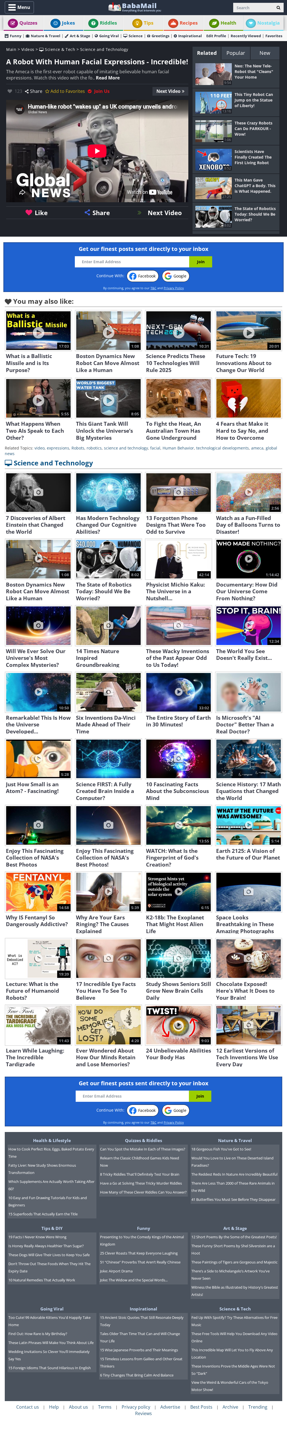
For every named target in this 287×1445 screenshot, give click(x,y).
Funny (15, 35)
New (265, 53)
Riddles (108, 23)
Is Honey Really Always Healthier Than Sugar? (46, 1245)
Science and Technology (104, 49)
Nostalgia (268, 23)
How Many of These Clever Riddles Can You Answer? (143, 1192)
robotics (94, 448)
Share (36, 91)
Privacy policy (136, 1407)
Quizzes (28, 23)
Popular (235, 53)
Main (11, 49)
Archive (230, 1407)
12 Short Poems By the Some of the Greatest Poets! (234, 1236)
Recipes (189, 23)
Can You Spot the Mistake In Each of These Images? (142, 1149)
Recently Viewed (246, 35)
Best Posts (201, 1407)
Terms (105, 1407)
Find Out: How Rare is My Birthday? (37, 1333)
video (39, 448)
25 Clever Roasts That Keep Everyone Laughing (139, 1253)
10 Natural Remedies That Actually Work (41, 1279)
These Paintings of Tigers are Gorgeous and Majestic (234, 1262)
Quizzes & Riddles (143, 1140)
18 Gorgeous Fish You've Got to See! (221, 1149)
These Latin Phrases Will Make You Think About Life (51, 1342)
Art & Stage (80, 35)
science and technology (126, 448)
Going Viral (109, 35)
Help (54, 1407)
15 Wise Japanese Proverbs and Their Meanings (139, 1349)
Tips (148, 23)
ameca (257, 448)
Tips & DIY (52, 1228)
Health (228, 23)
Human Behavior (178, 448)
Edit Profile (216, 35)
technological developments (222, 448)
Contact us (27, 1407)
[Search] (278, 7)
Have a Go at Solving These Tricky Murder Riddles (141, 1183)
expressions (58, 448)
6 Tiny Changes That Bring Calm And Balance (136, 1375)
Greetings (160, 35)
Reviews (143, 1413)
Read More (108, 78)
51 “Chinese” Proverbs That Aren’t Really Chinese (140, 1262)
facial (155, 448)
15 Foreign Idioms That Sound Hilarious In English (49, 1367)
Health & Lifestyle (52, 1140)
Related (207, 53)
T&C (153, 288)
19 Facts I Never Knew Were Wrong (37, 1236)
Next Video (168, 91)
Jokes (68, 23)
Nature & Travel (45, 35)
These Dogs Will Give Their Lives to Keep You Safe (49, 1254)
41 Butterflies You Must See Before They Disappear (233, 1199)
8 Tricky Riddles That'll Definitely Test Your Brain (139, 1174)
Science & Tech (59, 49)
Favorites (273, 35)
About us (78, 1407)
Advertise (170, 1407)
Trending (257, 1407)
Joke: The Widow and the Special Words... (134, 1279)
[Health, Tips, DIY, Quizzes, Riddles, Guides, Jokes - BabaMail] (134, 7)
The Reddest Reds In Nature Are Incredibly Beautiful (234, 1174)
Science (136, 35)
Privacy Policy (174, 288)
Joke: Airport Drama (116, 1271)
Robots (77, 448)
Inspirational (190, 35)
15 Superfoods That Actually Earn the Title (43, 1213)
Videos (27, 49)
